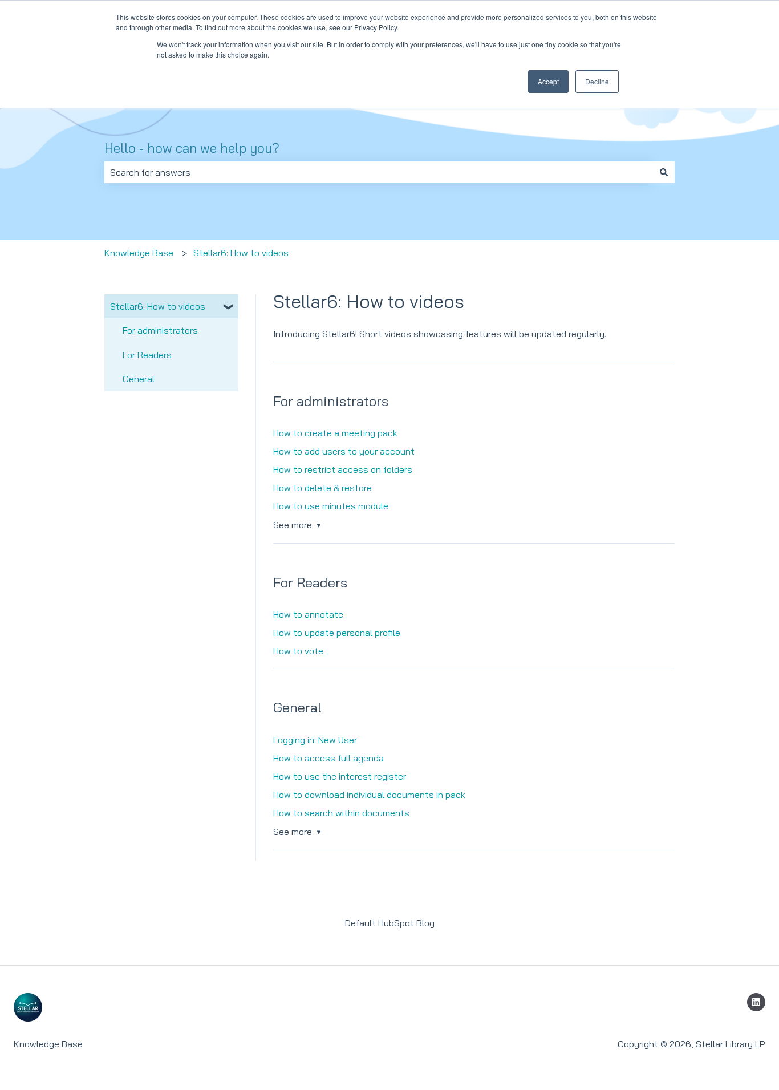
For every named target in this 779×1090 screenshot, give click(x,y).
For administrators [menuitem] (160, 330)
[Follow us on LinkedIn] (756, 1002)
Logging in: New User (315, 739)
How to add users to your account (344, 451)
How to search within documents (341, 812)
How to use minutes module (330, 506)
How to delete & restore (322, 487)
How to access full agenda (328, 758)
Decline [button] (597, 81)
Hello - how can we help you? (191, 148)
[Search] (664, 172)
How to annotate (308, 614)
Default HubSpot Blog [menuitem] (390, 923)
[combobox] (378, 172)
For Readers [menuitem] (147, 354)
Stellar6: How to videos (241, 252)
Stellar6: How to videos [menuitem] (157, 306)
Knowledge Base (138, 252)
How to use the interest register (339, 776)
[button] (229, 307)
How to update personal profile (336, 632)
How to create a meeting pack (335, 433)
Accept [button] (548, 81)
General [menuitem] (139, 378)
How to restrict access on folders (342, 469)
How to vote (298, 651)
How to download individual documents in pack (369, 794)
